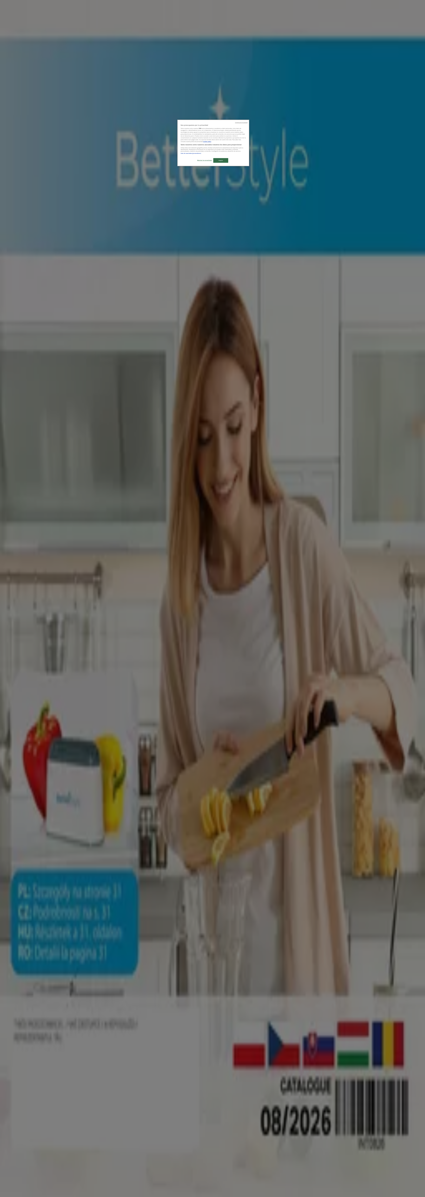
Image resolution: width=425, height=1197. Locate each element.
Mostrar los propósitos (204, 160)
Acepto (221, 160)
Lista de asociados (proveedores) (191, 153)
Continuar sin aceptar (241, 122)
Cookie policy (207, 141)
